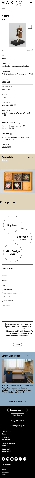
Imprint (4, 469)
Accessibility (5, 472)
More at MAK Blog (16, 401)
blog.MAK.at (16, 420)
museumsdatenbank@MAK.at (8, 444)
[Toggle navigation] (31, 2)
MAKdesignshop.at (16, 425)
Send (17, 344)
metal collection (7, 66)
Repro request (8, 289)
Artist (4, 160)
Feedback (7, 296)
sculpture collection (21, 66)
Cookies (4, 475)
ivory (8, 82)
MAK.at (16, 415)
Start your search (17, 410)
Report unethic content (10, 293)
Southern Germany (17, 74)
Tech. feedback (8, 300)
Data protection (6, 467)
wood (4, 82)
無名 (7, 74)
